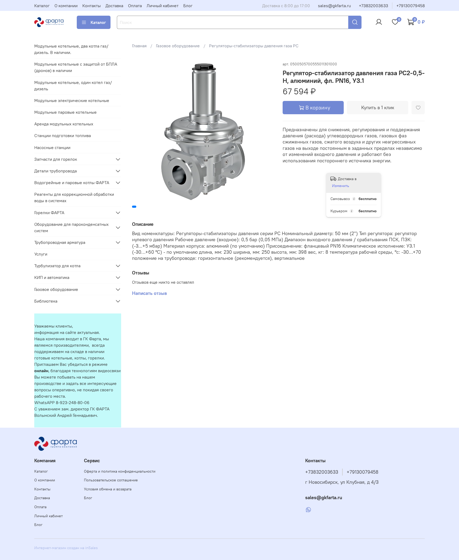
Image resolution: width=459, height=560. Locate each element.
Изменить (340, 185)
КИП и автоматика (51, 277)
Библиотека (45, 301)
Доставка (114, 5)
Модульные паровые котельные (65, 112)
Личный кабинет (162, 5)
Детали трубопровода (55, 170)
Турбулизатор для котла (57, 265)
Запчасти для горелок (55, 159)
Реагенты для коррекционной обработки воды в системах (74, 197)
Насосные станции (52, 147)
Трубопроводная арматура (59, 242)
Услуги (40, 254)
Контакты (91, 5)
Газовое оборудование (178, 45)
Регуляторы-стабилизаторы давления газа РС (254, 45)
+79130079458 (410, 5)
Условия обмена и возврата (107, 489)
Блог (188, 5)
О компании (66, 5)
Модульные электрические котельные (71, 100)
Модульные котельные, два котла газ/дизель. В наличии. (71, 49)
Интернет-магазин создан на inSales (66, 547)
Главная (139, 45)
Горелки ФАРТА (49, 212)
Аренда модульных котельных (63, 123)
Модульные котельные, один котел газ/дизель (73, 85)
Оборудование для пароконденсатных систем (71, 227)
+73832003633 (373, 5)
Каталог (42, 5)
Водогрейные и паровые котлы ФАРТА (71, 182)
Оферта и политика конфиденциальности (119, 471)
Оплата (135, 5)
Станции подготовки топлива (62, 135)
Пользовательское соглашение (111, 480)
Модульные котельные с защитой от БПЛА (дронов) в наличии (75, 67)
